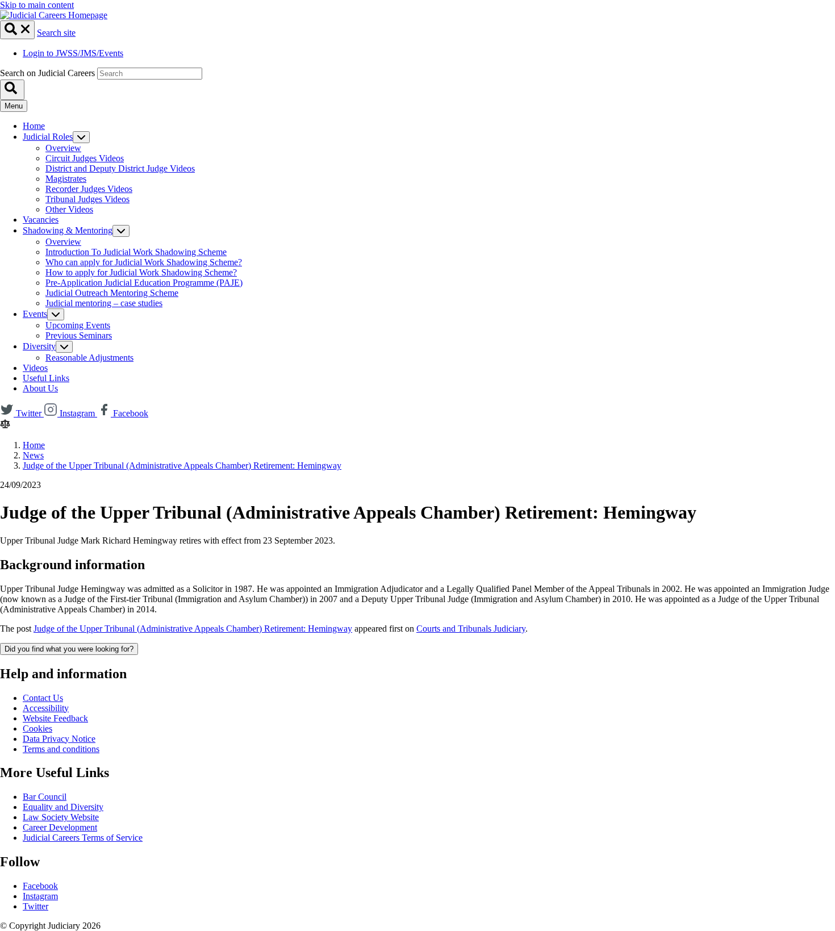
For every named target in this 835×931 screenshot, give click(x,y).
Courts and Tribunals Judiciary (470, 628)
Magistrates (65, 178)
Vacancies (41, 219)
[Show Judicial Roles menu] (81, 137)
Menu (14, 106)
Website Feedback (55, 718)
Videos (35, 368)
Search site (56, 32)
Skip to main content (37, 5)
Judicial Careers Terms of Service (83, 837)
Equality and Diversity (63, 807)
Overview (63, 148)
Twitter (35, 906)
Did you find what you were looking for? (69, 649)
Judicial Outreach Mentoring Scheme (111, 293)
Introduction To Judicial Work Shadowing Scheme (136, 252)
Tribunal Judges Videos (87, 199)
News (33, 455)
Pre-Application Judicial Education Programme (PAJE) (144, 282)
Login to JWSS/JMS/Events (73, 53)
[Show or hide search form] (17, 29)
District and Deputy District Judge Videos (120, 168)
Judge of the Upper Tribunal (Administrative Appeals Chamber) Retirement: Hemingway (182, 465)
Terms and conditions (61, 749)
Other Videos (69, 209)
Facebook (40, 886)
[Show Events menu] (55, 314)
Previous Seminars (78, 335)
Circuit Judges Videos (84, 158)
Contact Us (43, 698)
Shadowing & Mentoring (67, 230)
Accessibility (46, 708)
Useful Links (46, 378)
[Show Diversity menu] (64, 347)
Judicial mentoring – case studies (103, 303)
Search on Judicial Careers (47, 73)
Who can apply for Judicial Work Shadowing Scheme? (143, 262)
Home (34, 126)
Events (35, 314)
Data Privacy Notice (59, 739)
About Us (40, 388)
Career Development (60, 827)
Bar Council (44, 796)
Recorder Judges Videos (88, 189)
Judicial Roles (48, 136)
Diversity (39, 346)
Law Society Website (61, 817)
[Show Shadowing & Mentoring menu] (121, 231)
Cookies (37, 728)
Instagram (40, 896)
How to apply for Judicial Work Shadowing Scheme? (141, 272)
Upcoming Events (77, 325)
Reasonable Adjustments (89, 357)
